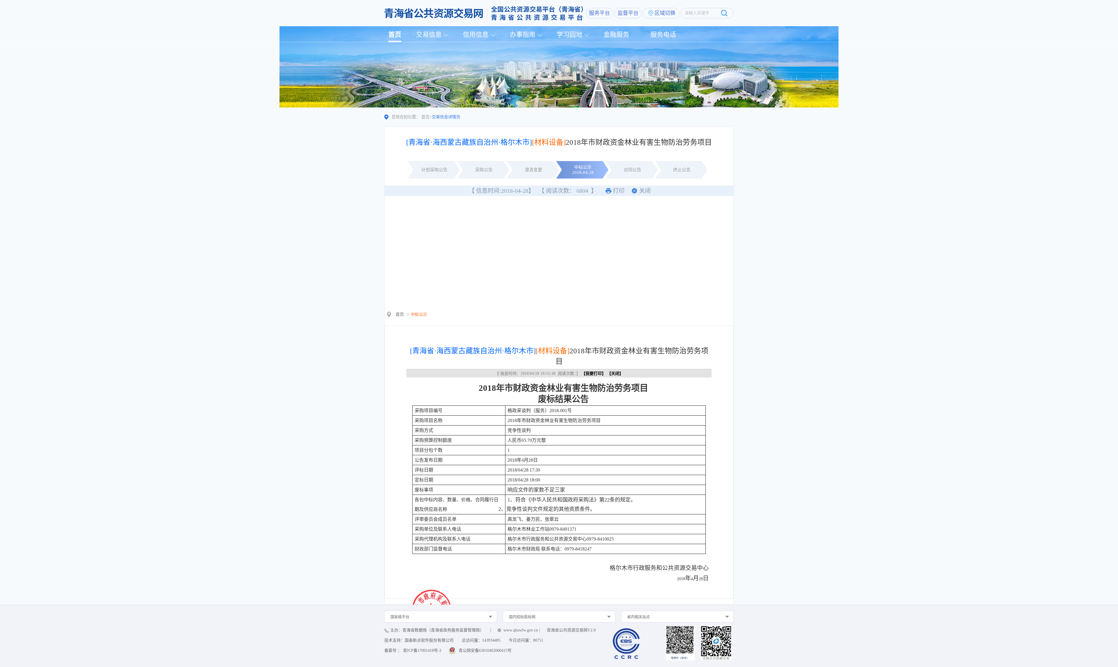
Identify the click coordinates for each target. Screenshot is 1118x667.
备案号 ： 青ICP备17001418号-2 (412, 650)
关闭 (645, 191)
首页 (394, 34)
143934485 (491, 640)
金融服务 (616, 34)
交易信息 (429, 34)
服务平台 (599, 13)
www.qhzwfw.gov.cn (520, 630)
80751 (538, 640)
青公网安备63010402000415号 (485, 650)
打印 (619, 191)
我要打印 (593, 373)
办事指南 (522, 34)
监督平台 (628, 13)
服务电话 (663, 34)
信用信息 (476, 34)
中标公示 (419, 314)
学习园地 (569, 34)
